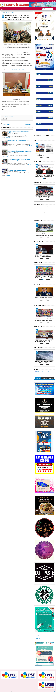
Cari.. (54, 9)
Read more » (8, 137)
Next (35, 150)
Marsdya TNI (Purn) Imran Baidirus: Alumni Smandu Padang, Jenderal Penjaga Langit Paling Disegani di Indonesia (43, 298)
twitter (49, 1)
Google (53, 691)
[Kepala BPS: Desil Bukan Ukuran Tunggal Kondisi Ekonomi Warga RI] (44, 334)
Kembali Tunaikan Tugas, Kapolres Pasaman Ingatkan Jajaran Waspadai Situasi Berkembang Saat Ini (17, 17)
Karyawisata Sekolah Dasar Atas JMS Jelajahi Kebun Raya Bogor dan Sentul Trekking (44, 234)
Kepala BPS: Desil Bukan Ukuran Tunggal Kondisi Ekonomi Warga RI (43, 340)
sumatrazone (3, 691)
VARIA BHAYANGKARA (8, 116)
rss (54, 1)
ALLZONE (51, 378)
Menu (1, 8)
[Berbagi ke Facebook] (6, 119)
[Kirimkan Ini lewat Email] (2, 119)
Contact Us (38, 638)
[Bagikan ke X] (5, 119)
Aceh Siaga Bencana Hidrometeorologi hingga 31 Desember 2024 (44, 362)
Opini (36, 140)
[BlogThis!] (3, 119)
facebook (51, 1)
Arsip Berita (44, 378)
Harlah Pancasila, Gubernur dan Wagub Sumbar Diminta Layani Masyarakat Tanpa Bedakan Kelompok (44, 176)
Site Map (37, 635)
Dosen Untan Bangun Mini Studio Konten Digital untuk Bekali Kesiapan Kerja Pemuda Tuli (43, 197)
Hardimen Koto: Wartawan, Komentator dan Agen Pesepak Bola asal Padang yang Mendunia (44, 277)
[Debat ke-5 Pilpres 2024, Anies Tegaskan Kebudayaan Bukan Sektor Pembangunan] (44, 249)
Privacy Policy (38, 636)
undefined (16, 133)
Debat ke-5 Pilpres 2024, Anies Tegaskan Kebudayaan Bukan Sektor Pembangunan (43, 255)
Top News (38, 378)
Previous (54, 150)
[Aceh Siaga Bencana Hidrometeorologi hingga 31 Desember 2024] (44, 355)
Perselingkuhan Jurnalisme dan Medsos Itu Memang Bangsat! (44, 154)
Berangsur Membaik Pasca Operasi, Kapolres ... (18, 69)
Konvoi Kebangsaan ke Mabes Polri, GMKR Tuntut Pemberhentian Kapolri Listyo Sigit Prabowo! (43, 319)
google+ (53, 1)
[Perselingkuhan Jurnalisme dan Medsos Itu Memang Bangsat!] (44, 148)
